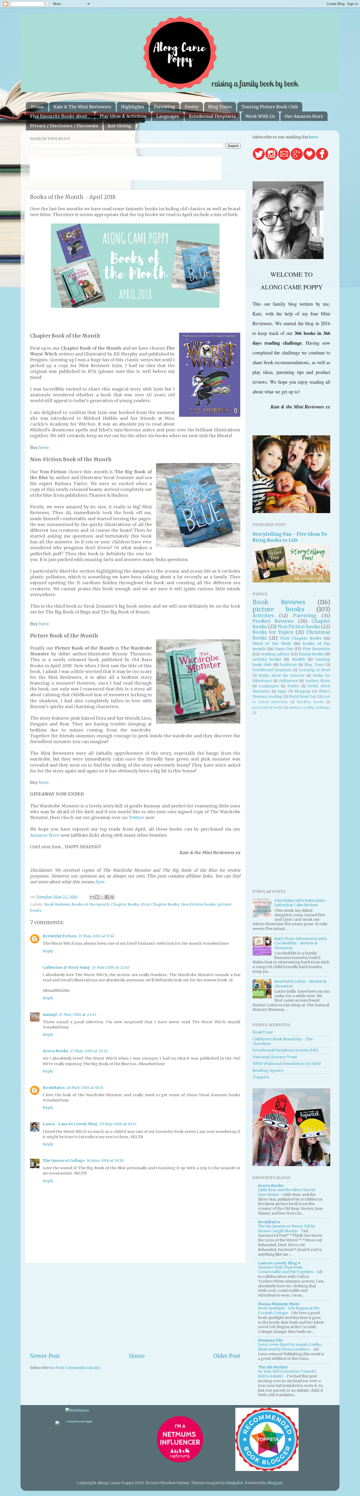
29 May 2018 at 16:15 (118, 1124)
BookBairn (54, 1087)
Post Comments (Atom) (77, 1367)
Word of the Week (271, 643)
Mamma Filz (270, 1340)
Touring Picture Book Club (269, 106)
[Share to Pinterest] (112, 897)
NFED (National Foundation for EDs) (286, 1063)
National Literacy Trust (274, 1057)
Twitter (136, 817)
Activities (263, 615)
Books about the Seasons (282, 675)
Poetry (191, 106)
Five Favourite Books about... (60, 116)
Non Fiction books (198, 904)
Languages (167, 116)
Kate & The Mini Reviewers (82, 106)
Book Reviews (57, 904)
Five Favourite (316, 648)
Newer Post (45, 1356)
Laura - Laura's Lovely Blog (70, 1124)
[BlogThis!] (97, 897)
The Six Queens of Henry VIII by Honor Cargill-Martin (286, 1228)
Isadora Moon (317, 681)
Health (298, 659)
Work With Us (260, 116)
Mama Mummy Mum (278, 1304)
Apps (282, 691)
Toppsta (260, 1077)
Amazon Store (45, 835)
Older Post (227, 1356)
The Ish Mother (273, 1367)
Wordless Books (310, 702)
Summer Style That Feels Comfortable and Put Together (286, 1269)
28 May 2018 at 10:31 (84, 1087)
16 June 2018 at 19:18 (105, 1160)
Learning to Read (314, 670)
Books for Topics (272, 632)
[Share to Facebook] (107, 897)
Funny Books (311, 654)
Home (37, 106)
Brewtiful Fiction (59, 936)
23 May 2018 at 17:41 (96, 936)
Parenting (164, 106)
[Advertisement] (135, 1308)
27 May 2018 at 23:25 (89, 1051)
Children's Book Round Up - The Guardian (282, 1041)
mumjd (50, 1014)
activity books (266, 659)
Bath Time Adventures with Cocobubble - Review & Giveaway (300, 943)
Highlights (132, 106)
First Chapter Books (160, 904)
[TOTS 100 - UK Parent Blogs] (77, 1421)
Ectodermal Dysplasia (212, 116)
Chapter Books (125, 904)
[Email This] (92, 897)
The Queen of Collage (64, 1160)
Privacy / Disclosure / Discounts (64, 125)
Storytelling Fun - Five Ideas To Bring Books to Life (289, 537)
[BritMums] (77, 1410)
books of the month (90, 904)
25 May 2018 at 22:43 (110, 967)
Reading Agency (268, 1070)
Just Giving (119, 125)
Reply (48, 951)
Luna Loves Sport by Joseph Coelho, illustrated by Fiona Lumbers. (290, 1347)
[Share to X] (102, 897)
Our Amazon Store (304, 116)
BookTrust (262, 1032)
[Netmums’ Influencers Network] (180, 1461)
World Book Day (302, 696)
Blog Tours (220, 106)
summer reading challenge (309, 707)
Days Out (284, 648)
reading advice (275, 654)
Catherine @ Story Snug (66, 967)
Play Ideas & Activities (123, 116)
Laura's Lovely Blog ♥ (279, 1263)
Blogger (275, 1482)
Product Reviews (273, 621)
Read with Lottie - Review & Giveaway (300, 983)
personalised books (267, 707)
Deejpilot (234, 1482)
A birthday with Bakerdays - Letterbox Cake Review (301, 902)
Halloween (288, 681)
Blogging (303, 691)
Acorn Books (55, 1051)
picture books (278, 609)
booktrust (288, 664)
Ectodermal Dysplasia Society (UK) (285, 1050)
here (44, 447)
